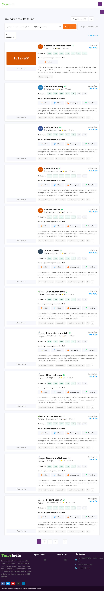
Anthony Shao (51, 127)
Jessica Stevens (54, 416)
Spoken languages (45, 77)
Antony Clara (51, 168)
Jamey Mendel (51, 250)
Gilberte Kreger (54, 375)
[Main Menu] (100, 4)
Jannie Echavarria (55, 291)
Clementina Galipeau (57, 457)
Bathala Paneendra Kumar (58, 45)
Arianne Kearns (52, 209)
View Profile (21, 69)
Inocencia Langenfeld (57, 333)
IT (87, 118)
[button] (45, 560)
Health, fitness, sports (75, 118)
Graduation (60, 118)
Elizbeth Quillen (54, 499)
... (92, 118)
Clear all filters (94, 35)
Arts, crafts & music (46, 118)
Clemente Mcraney (54, 86)
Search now (69, 27)
